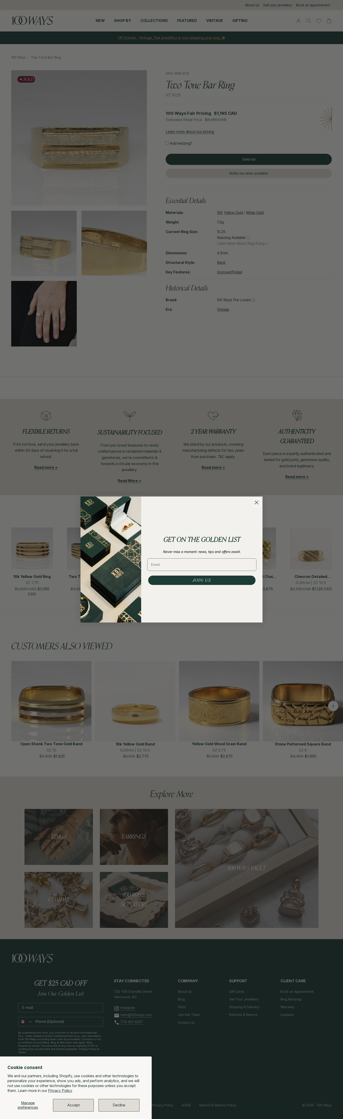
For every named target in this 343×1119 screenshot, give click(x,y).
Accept (73, 1105)
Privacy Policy (60, 1090)
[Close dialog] (256, 502)
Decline (119, 1105)
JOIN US (202, 580)
